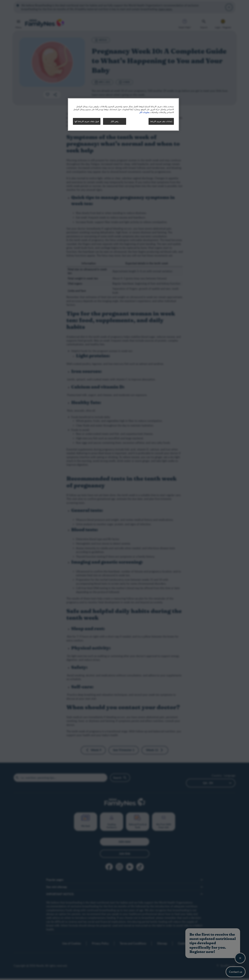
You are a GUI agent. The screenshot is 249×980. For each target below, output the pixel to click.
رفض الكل (114, 121)
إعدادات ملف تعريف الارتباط (161, 121)
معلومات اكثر (144, 112)
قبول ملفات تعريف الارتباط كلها (87, 121)
